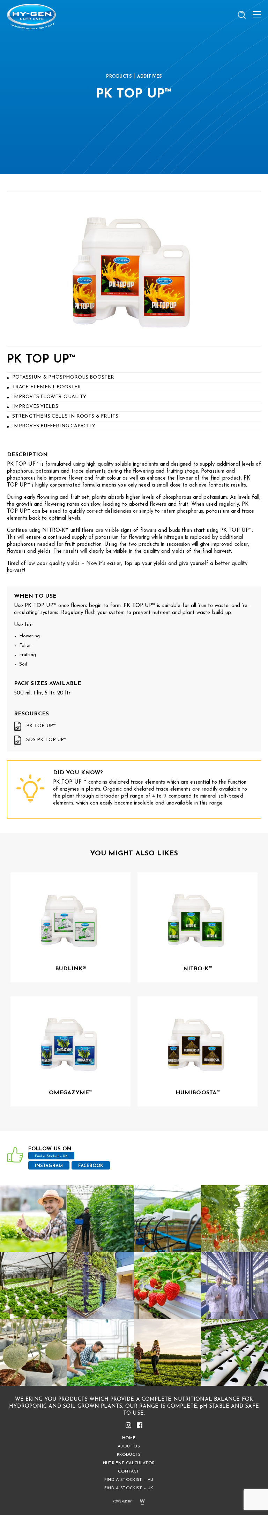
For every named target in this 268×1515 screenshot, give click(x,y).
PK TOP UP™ (41, 726)
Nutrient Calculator (129, 1463)
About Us (129, 1446)
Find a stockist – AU (129, 1480)
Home (128, 1438)
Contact (128, 1471)
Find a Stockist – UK (51, 1156)
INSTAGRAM (49, 1166)
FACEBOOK (90, 1166)
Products (129, 1455)
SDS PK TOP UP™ (46, 740)
